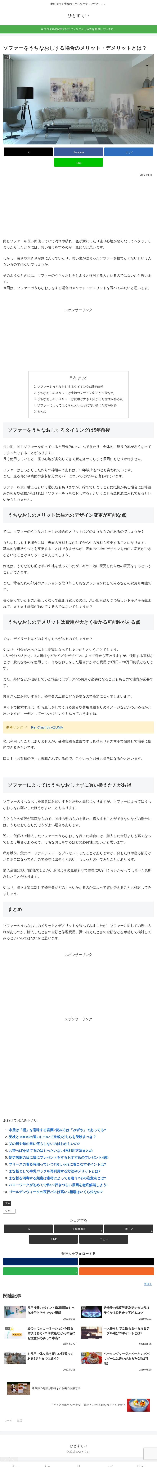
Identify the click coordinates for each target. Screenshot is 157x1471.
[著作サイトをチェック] (40, 1261)
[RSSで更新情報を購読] (116, 1271)
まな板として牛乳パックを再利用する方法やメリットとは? (55, 1171)
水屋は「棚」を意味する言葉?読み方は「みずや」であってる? (57, 1130)
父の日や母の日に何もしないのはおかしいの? (44, 1144)
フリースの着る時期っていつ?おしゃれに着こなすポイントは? (57, 1164)
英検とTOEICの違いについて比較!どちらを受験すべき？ (52, 1137)
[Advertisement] (78, 206)
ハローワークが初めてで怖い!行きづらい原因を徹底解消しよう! (58, 1185)
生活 (7, 1203)
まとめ (41, 411)
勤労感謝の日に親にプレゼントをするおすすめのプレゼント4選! (58, 1157)
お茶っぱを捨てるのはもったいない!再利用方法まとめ (51, 1150)
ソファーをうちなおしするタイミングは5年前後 (70, 386)
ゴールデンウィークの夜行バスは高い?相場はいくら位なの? (56, 1192)
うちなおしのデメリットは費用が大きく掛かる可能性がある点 (80, 399)
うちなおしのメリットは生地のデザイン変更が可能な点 (75, 393)
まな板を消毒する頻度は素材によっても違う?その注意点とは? (57, 1178)
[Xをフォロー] (116, 1261)
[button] (103, 1239)
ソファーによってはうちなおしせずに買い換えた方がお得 (77, 405)
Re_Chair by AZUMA (47, 727)
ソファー (9, 1211)
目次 (73, 378)
